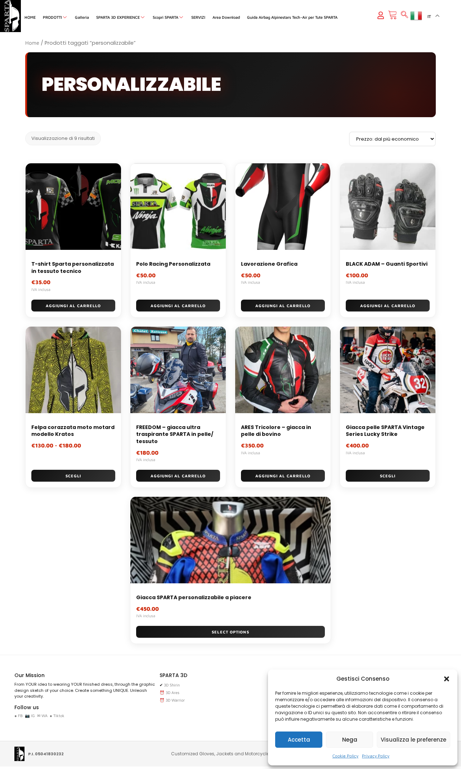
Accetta (299, 739)
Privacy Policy (375, 756)
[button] (446, 678)
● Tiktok (57, 715)
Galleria (82, 17)
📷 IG (30, 715)
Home (32, 43)
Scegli (73, 475)
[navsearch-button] (404, 15)
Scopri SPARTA (165, 17)
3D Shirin (172, 684)
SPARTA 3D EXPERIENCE (118, 17)
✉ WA (42, 715)
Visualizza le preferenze (413, 739)
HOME (30, 17)
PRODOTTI (52, 17)
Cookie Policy (345, 756)
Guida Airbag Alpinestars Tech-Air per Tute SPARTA (292, 17)
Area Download (226, 17)
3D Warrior (175, 700)
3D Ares (172, 692)
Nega (349, 739)
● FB (18, 715)
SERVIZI (198, 17)
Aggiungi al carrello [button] (73, 305)
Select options (230, 631)
